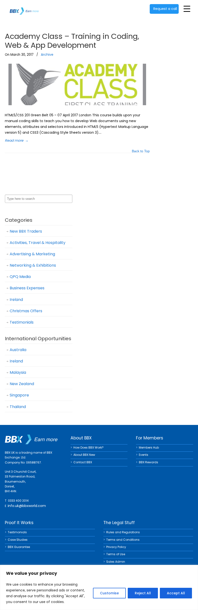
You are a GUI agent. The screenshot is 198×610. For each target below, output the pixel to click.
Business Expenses (27, 288)
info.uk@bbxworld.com (27, 505)
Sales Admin (115, 562)
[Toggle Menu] (187, 9)
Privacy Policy (116, 547)
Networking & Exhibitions (33, 265)
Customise (109, 593)
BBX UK (24, 8)
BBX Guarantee (19, 547)
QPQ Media (20, 276)
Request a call (165, 8)
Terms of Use (115, 554)
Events (143, 455)
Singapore (19, 395)
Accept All (176, 593)
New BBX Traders (26, 231)
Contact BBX (82, 462)
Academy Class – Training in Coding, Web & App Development (72, 40)
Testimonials (22, 322)
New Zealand (22, 384)
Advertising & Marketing (32, 254)
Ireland (16, 299)
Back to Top (141, 151)
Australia (18, 350)
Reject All (143, 593)
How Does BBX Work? (88, 447)
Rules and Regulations (123, 532)
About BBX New (84, 455)
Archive (47, 54)
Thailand (18, 406)
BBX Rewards (148, 462)
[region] (99, 587)
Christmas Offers (26, 311)
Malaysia (18, 372)
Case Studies (18, 540)
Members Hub (149, 447)
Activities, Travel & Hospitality (37, 242)
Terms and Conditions (123, 540)
